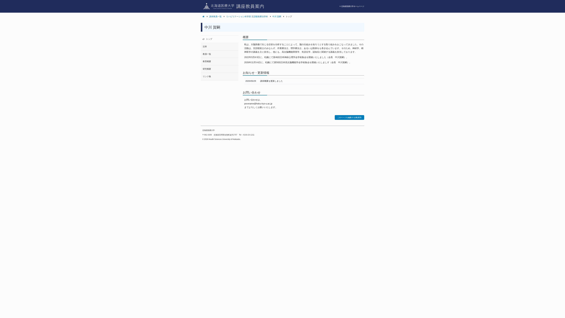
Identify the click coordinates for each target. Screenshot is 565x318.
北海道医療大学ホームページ (352, 6)
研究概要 (207, 69)
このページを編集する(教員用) (349, 117)
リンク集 (207, 76)
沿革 (205, 46)
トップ (209, 39)
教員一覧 (207, 54)
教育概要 (207, 61)
